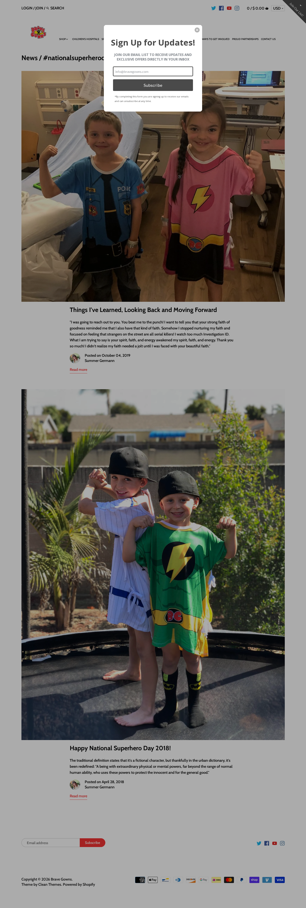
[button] (197, 29)
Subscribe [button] (153, 85)
